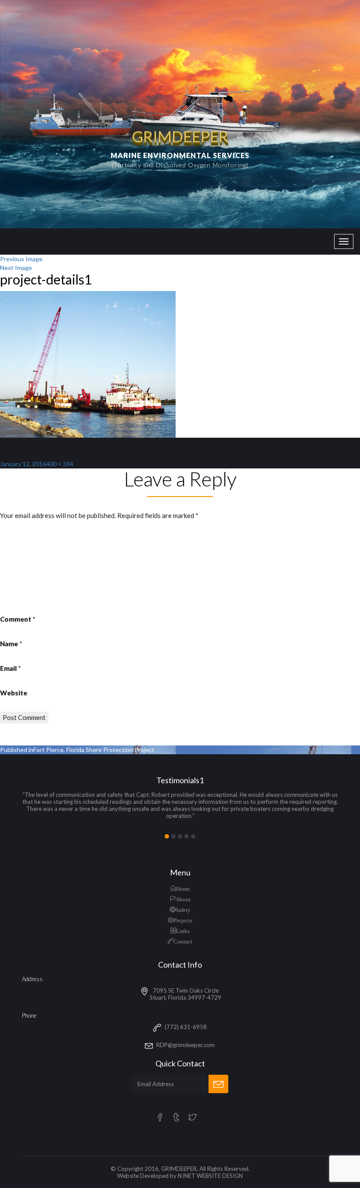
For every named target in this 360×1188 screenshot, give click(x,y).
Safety (183, 909)
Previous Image (21, 259)
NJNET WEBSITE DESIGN (210, 1175)
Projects (182, 920)
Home (183, 888)
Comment (18, 619)
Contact (182, 941)
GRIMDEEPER (179, 1168)
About (183, 899)
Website (13, 693)
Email (10, 668)
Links (183, 930)
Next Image (16, 267)
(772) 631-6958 (186, 1026)
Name (11, 644)
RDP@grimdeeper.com (185, 1044)
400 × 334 (59, 464)
